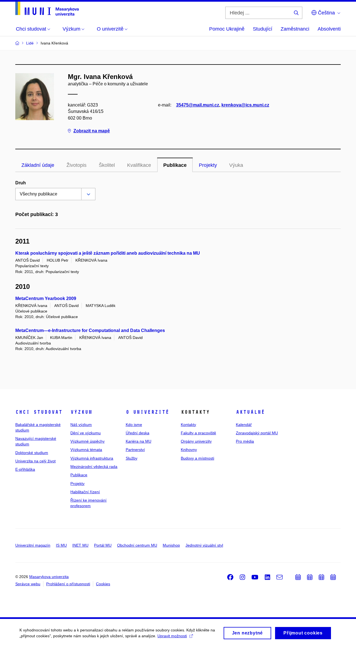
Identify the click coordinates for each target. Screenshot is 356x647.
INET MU (80, 545)
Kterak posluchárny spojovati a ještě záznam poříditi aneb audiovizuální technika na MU (107, 253)
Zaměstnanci (295, 29)
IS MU (61, 545)
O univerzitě (147, 412)
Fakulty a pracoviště (198, 433)
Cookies (103, 584)
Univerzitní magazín (32, 545)
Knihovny (189, 449)
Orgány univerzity (196, 441)
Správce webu (27, 584)
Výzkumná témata (86, 449)
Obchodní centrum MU (137, 545)
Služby (131, 458)
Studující (262, 29)
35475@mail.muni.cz (197, 105)
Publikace (175, 165)
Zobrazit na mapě (91, 130)
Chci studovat (38, 412)
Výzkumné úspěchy (87, 441)
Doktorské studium (31, 452)
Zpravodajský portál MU (257, 433)
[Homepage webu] (47, 9)
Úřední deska (137, 433)
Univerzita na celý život (35, 461)
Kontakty (188, 424)
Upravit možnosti (172, 636)
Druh (20, 182)
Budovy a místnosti (197, 458)
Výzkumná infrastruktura (91, 458)
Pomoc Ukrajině (226, 29)
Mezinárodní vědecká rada (93, 466)
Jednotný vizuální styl (204, 545)
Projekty (208, 165)
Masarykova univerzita (49, 576)
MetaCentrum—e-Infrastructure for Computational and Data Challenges (90, 330)
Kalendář (244, 424)
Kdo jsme (134, 424)
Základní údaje (37, 165)
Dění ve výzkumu (85, 433)
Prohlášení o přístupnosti (68, 584)
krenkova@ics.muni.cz (245, 105)
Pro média (245, 441)
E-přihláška (25, 469)
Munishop (171, 545)
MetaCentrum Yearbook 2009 (45, 298)
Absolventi (329, 29)
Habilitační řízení (85, 492)
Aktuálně (250, 412)
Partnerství (135, 449)
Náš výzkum (81, 424)
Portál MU (103, 545)
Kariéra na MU (138, 441)
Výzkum (81, 412)
